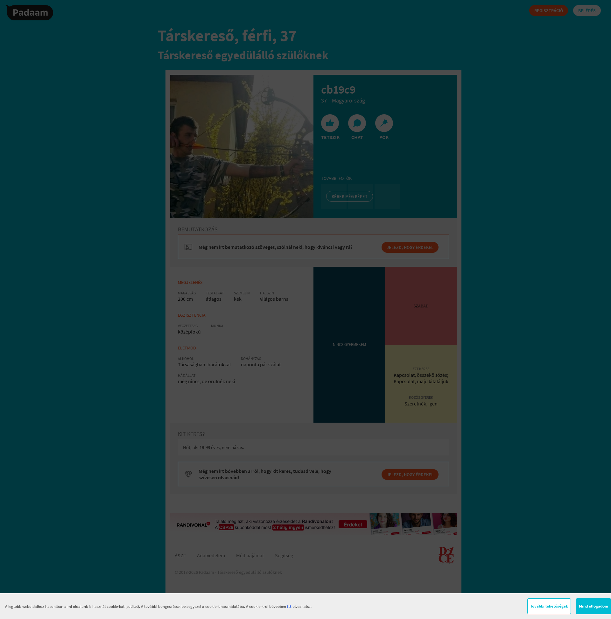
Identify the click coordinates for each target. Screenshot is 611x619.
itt (289, 606)
